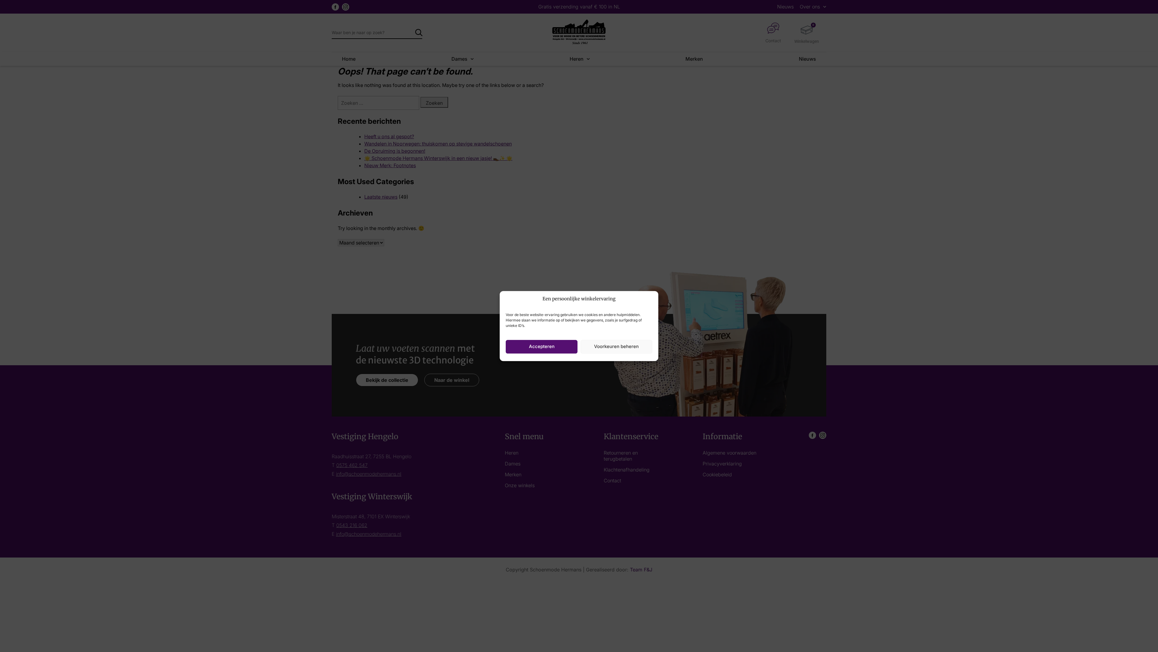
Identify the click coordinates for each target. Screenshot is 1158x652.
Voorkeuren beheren (616, 346)
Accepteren (542, 346)
